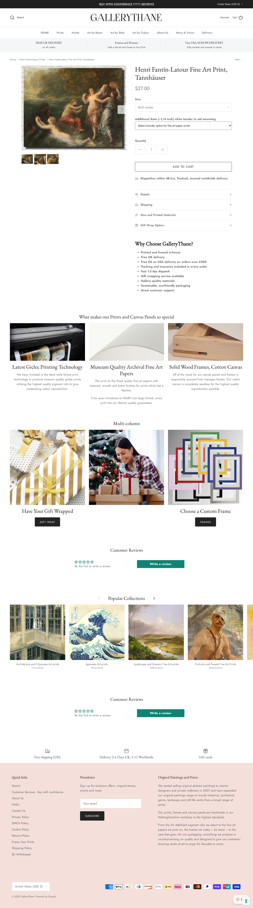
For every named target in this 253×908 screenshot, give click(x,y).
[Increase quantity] (162, 149)
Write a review (160, 564)
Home (13, 59)
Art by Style (117, 32)
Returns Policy (20, 835)
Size (138, 99)
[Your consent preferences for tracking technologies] (246, 901)
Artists (75, 32)
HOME (45, 32)
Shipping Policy (22, 848)
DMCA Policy (20, 823)
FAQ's (15, 804)
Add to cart (183, 167)
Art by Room (94, 32)
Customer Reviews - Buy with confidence (37, 792)
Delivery (207, 32)
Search (16, 786)
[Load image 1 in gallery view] (73, 107)
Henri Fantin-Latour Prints (32, 59)
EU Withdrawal (21, 854)
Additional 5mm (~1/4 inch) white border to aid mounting (175, 119)
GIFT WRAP (47, 522)
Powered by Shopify (45, 896)
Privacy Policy (20, 817)
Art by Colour (140, 32)
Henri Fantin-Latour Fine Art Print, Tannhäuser (71, 59)
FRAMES (205, 522)
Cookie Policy (20, 829)
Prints (60, 32)
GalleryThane (27, 896)
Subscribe (92, 816)
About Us (162, 32)
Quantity (140, 141)
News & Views (185, 32)
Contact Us (18, 811)
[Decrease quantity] (139, 149)
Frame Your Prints (23, 842)
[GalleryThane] (127, 17)
